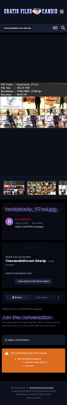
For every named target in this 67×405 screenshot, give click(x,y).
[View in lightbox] (33, 105)
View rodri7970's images (29, 226)
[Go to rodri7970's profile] (9, 222)
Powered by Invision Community (33, 394)
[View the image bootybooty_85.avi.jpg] (41, 188)
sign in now (19, 325)
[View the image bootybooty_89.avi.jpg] (14, 188)
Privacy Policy (33, 397)
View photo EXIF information (33, 281)
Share (18, 297)
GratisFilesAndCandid (41, 387)
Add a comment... (19, 340)
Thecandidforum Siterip (25, 261)
